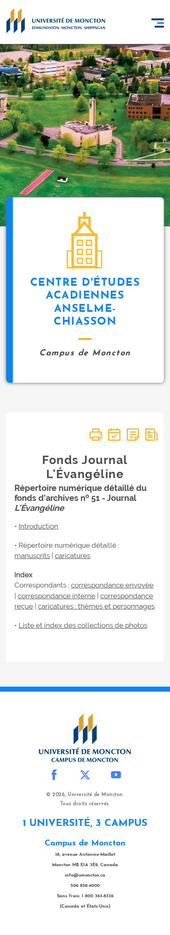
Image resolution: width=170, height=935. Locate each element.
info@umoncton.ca (85, 875)
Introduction (38, 526)
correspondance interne (56, 596)
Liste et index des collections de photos (83, 625)
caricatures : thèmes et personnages (96, 606)
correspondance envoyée (112, 585)
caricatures (72, 555)
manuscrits (32, 555)
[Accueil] (55, 20)
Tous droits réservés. (85, 803)
